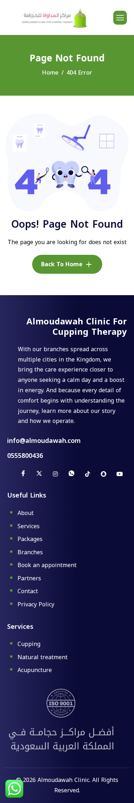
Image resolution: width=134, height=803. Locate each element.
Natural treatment (43, 658)
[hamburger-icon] (120, 18)
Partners (29, 579)
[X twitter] (39, 474)
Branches (30, 553)
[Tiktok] (87, 474)
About (26, 514)
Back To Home (62, 264)
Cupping (29, 645)
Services (29, 527)
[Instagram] (55, 474)
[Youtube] (119, 474)
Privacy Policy (36, 604)
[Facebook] (23, 474)
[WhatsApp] (71, 474)
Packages (30, 540)
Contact (28, 592)
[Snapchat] (103, 474)
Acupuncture (35, 670)
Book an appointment (47, 566)
